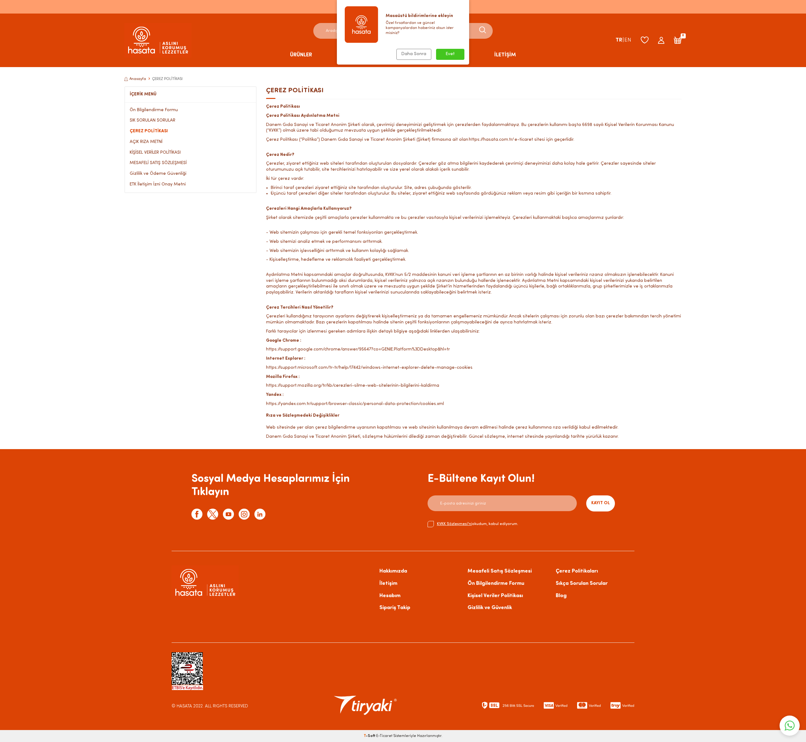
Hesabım (389, 595)
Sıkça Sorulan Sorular (582, 583)
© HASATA (182, 706)
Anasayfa (137, 79)
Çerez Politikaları (577, 571)
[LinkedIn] (259, 514)
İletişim (388, 583)
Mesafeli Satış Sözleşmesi (500, 571)
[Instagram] (244, 514)
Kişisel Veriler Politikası (495, 595)
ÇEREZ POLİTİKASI (149, 131)
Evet (450, 54)
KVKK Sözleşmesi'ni (454, 524)
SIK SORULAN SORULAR (152, 120)
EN (627, 40)
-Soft (370, 736)
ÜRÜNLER (301, 55)
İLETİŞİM (505, 55)
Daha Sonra (413, 54)
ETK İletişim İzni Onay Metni (158, 184)
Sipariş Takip (394, 607)
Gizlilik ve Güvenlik (490, 607)
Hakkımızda (393, 571)
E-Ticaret (384, 736)
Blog (561, 595)
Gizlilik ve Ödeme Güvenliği (158, 173)
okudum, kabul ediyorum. (477, 524)
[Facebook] (196, 514)
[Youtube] (228, 514)
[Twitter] (212, 514)
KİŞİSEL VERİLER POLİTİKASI (155, 152)
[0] (678, 40)
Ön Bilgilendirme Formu (154, 110)
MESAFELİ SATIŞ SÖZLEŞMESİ (158, 163)
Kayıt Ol (600, 503)
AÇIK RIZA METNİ (146, 142)
